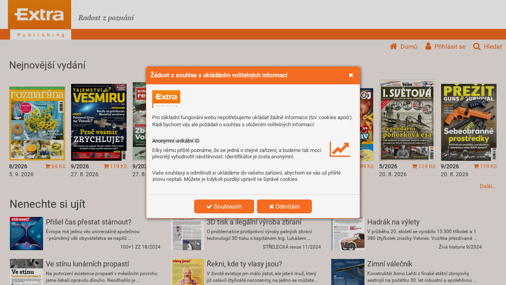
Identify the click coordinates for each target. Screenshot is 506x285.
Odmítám (287, 206)
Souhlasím (227, 206)
